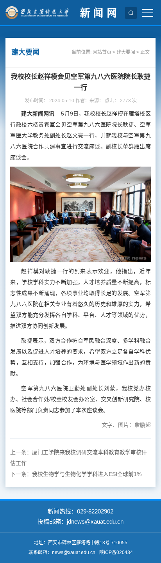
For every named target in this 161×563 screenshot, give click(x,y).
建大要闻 (125, 52)
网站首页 (102, 52)
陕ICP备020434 (116, 552)
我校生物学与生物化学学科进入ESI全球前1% (86, 474)
